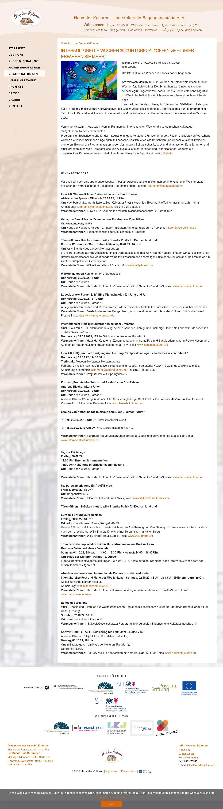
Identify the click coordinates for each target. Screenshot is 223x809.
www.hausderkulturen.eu (152, 345)
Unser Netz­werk (22, 80)
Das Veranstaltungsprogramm (164, 186)
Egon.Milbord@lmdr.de (182, 228)
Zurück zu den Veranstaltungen (80, 43)
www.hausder (120, 403)
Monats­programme (25, 67)
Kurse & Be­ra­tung (23, 61)
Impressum (112, 771)
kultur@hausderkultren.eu (93, 586)
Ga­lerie (15, 99)
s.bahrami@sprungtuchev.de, (95, 207)
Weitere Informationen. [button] (111, 797)
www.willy (134, 265)
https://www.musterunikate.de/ (96, 315)
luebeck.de (92, 440)
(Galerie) (168, 153)
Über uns (16, 54)
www (176, 286)
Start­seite (17, 48)
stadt (82, 440)
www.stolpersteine (144, 498)
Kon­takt (15, 106)
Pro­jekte (16, 86)
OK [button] (111, 804)
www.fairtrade (69, 440)
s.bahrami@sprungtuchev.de (109, 370)
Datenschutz (129, 771)
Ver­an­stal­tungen (23, 74)
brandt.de (147, 265)
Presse (14, 93)
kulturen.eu (136, 403)
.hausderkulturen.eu (191, 286)
